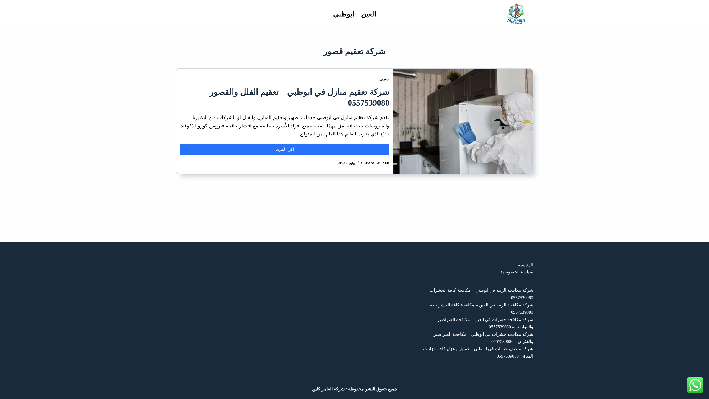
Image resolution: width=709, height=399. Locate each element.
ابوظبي (343, 14)
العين (368, 14)
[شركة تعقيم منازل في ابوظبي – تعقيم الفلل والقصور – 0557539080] (463, 121)
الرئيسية (525, 264)
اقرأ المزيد (278, 148)
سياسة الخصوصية (516, 272)
